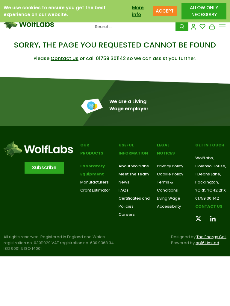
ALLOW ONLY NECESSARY (204, 11)
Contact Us (64, 58)
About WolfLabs (134, 166)
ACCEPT (165, 11)
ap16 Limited (207, 243)
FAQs (123, 190)
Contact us (209, 206)
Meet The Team (134, 174)
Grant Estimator (95, 190)
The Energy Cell (211, 237)
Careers (127, 214)
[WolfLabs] (29, 23)
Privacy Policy (170, 166)
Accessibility (169, 206)
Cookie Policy (170, 174)
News (124, 182)
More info (138, 11)
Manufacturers (94, 182)
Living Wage (168, 198)
